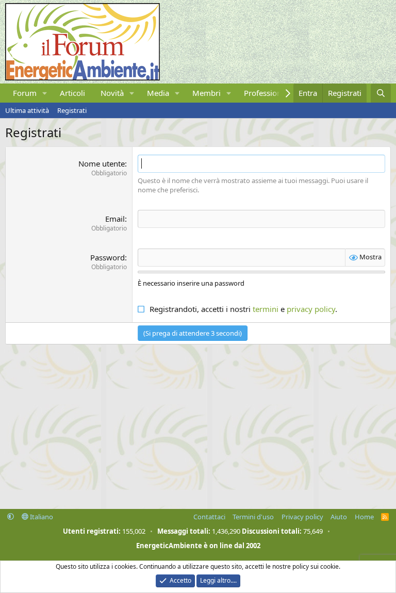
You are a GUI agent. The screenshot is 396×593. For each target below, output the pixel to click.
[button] (45, 93)
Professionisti (268, 93)
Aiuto (339, 516)
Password (107, 257)
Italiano (40, 516)
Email (115, 218)
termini (265, 309)
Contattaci (209, 516)
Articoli (72, 93)
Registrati (72, 110)
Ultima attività (27, 110)
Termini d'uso (253, 516)
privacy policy (311, 309)
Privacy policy (302, 516)
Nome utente (101, 163)
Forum (25, 93)
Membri (206, 93)
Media (158, 93)
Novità (112, 93)
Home (364, 516)
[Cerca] (381, 93)
